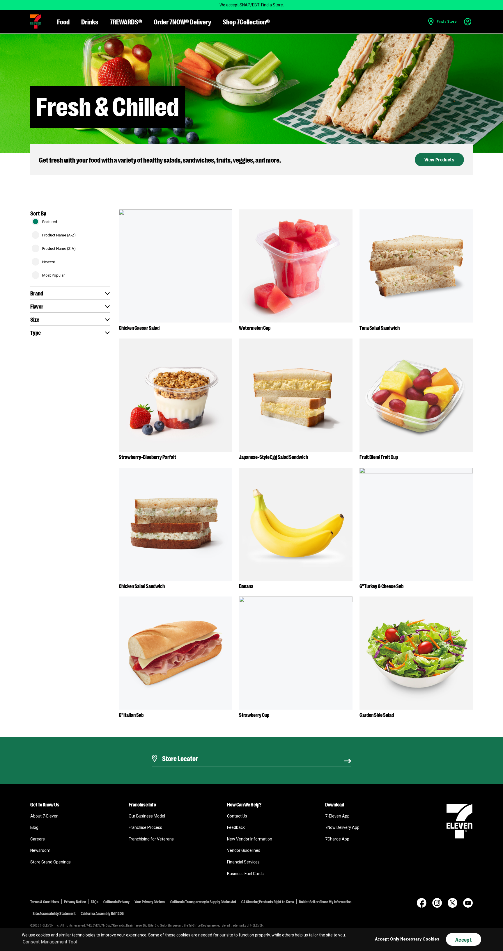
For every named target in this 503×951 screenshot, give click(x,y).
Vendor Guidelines (243, 850)
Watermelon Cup (254, 327)
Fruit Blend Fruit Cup (378, 456)
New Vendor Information (249, 839)
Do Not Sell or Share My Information (325, 901)
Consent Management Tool (50, 942)
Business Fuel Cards (245, 873)
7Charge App (337, 839)
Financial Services (243, 862)
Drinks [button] (89, 21)
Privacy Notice (75, 901)
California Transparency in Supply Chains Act (203, 901)
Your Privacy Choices (149, 901)
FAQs (94, 901)
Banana (246, 586)
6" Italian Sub (131, 714)
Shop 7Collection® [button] (246, 21)
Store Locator (178, 751)
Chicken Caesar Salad (139, 327)
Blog (34, 827)
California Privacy (116, 901)
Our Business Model (147, 816)
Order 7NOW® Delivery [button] (182, 21)
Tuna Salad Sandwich (379, 327)
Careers (37, 839)
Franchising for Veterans (151, 839)
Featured (49, 222)
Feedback (236, 827)
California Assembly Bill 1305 (102, 913)
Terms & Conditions (44, 901)
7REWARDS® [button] (126, 21)
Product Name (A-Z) (59, 235)
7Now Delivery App (342, 827)
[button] (35, 21)
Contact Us (237, 816)
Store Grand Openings (50, 862)
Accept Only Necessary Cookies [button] (407, 939)
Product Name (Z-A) (59, 248)
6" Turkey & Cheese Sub (381, 586)
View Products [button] (439, 159)
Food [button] (63, 21)
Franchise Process (145, 827)
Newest (48, 262)
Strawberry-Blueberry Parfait (147, 456)
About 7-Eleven (44, 816)
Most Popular (53, 275)
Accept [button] (463, 939)
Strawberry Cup (254, 714)
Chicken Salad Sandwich (142, 586)
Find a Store (272, 5)
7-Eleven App (337, 816)
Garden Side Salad (376, 714)
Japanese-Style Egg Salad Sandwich (273, 456)
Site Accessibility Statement (54, 913)
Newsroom (40, 850)
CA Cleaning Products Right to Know (267, 901)
